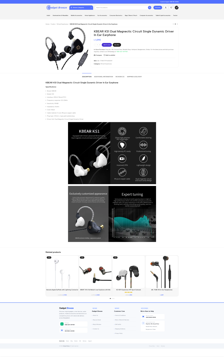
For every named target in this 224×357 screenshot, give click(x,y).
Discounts (157, 7)
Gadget (66, 308)
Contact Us (96, 329)
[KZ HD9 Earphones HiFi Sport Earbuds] (128, 272)
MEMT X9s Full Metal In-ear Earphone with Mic (95, 290)
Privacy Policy (119, 333)
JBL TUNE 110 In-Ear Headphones (161, 290)
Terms (158, 346)
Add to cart (107, 44)
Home (47, 24)
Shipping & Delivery (120, 329)
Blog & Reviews (97, 324)
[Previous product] (173, 24)
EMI (80, 341)
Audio (53, 24)
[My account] (165, 7)
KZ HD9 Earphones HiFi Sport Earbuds (128, 290)
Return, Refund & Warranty (122, 320)
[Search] (149, 7)
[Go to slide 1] (110, 298)
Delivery (84, 341)
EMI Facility (118, 324)
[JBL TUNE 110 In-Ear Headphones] (162, 272)
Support (90, 341)
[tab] (86, 75)
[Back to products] (175, 24)
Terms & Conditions (120, 315)
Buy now (117, 44)
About (67, 341)
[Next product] (177, 24)
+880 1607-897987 (122, 51)
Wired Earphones (62, 24)
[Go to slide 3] (113, 298)
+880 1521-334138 (174, 1)
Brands (75, 341)
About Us (95, 315)
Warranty (163, 346)
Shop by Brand (97, 320)
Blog (72, 341)
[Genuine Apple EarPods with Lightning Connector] (62, 272)
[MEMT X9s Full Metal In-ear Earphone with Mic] (95, 272)
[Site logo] (57, 7)
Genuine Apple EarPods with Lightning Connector (62, 290)
